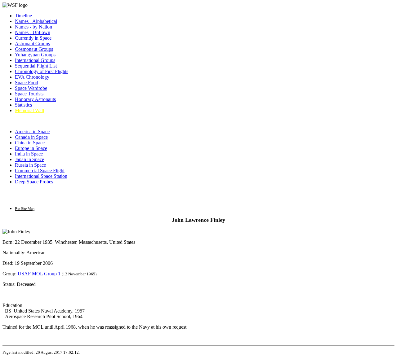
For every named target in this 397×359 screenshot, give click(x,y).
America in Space (32, 131)
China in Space (30, 142)
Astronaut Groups (32, 43)
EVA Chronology (32, 77)
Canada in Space (31, 137)
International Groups (35, 60)
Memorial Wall (29, 110)
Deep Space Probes (34, 181)
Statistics (23, 104)
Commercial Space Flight (40, 170)
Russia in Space (30, 165)
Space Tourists (29, 93)
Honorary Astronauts (35, 99)
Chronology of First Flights (41, 71)
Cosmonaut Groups (34, 49)
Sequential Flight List (36, 65)
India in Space (29, 153)
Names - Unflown (32, 32)
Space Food (26, 82)
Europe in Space (31, 148)
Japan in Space (29, 159)
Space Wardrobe (31, 88)
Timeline (23, 15)
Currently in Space (33, 38)
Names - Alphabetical (36, 21)
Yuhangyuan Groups (35, 54)
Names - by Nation (33, 26)
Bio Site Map (24, 209)
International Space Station (41, 176)
